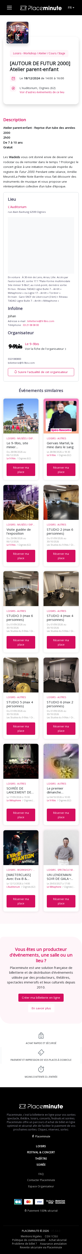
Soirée (41, 1164)
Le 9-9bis (11, 458)
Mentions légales (31, 1236)
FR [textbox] (70, 7)
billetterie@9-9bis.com (40, 321)
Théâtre (41, 1158)
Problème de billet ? (24, 1244)
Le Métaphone (14, 800)
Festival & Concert (41, 1152)
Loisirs (41, 1146)
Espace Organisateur (41, 1186)
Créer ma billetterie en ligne (41, 998)
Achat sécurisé (58, 1240)
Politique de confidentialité (28, 1240)
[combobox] (70, 8)
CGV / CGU (51, 1236)
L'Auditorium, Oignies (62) (42, 90)
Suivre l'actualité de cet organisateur (43, 372)
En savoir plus (41, 1008)
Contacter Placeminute (41, 1180)
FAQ (41, 1174)
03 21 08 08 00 (31, 325)
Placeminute (42, 1136)
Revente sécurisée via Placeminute (41, 1247)
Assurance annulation (53, 1244)
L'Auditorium (13, 886)
